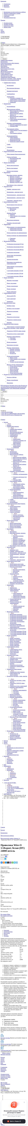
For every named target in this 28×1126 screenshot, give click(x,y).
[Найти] (2, 57)
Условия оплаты (8, 23)
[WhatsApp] (12, 862)
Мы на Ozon (4, 1082)
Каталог (3, 1057)
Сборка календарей (9, 15)
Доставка (6, 936)
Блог (2, 1063)
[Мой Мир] (6, 862)
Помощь (3, 1071)
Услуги (2, 1060)
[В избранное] (4, 856)
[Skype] (15, 862)
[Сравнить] (4, 859)
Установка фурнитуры (10, 17)
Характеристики (8, 931)
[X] (8, 862)
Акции (2, 1058)
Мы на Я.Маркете (5, 1084)
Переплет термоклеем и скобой (12, 13)
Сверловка (6, 16)
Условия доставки (8, 24)
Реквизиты (6, 6)
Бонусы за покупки (6, 1044)
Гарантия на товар (8, 25)
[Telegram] (17, 862)
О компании (7, 4)
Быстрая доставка (5, 1038)
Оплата (6, 934)
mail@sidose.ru (7, 794)
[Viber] (10, 862)
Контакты (6, 5)
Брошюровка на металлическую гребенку (15, 12)
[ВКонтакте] (1, 862)
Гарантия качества (6, 1050)
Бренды (3, 1061)
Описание (6, 930)
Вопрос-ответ (7, 27)
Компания (3, 1064)
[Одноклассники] (4, 862)
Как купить (7, 933)
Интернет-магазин (5, 1054)
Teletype (3, 1085)
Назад (9, 423)
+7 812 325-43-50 (5, 36)
